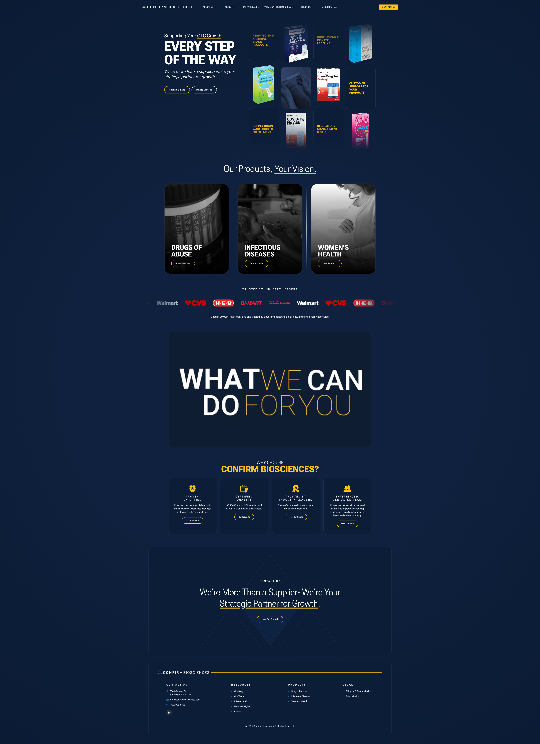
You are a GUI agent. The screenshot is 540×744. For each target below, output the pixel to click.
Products (228, 7)
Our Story (238, 691)
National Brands (177, 89)
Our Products (244, 517)
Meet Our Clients (296, 517)
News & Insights (242, 706)
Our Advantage (192, 520)
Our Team (239, 696)
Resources (306, 7)
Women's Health (299, 701)
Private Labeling (204, 89)
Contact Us (388, 7)
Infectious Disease (300, 696)
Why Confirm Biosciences (279, 7)
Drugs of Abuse (299, 691)
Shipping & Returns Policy (358, 691)
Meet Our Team (347, 524)
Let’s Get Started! (270, 619)
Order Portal (329, 7)
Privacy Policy (352, 696)
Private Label (251, 7)
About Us (208, 7)
